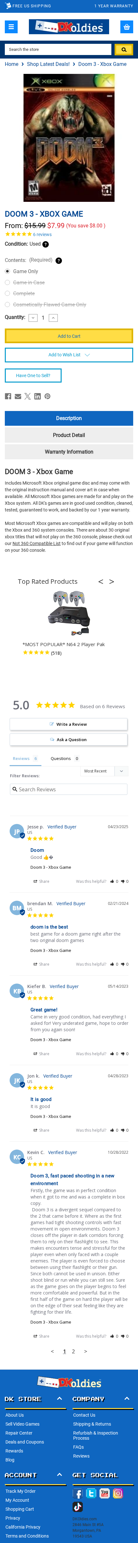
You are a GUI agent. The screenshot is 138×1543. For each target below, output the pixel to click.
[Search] (124, 49)
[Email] (18, 396)
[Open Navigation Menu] (11, 26)
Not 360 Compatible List (37, 543)
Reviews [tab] (21, 758)
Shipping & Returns (92, 1424)
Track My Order (20, 1491)
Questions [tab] (61, 758)
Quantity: (15, 317)
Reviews (81, 1456)
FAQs (78, 1447)
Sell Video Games (22, 1424)
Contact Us (84, 1415)
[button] (103, 581)
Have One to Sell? (33, 375)
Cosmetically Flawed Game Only (49, 305)
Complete (24, 293)
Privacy (12, 1518)
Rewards (14, 1450)
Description (69, 418)
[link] (69, 234)
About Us (14, 1415)
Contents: (29, 260)
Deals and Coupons (24, 1441)
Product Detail (69, 435)
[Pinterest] (47, 396)
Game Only (25, 271)
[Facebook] (8, 396)
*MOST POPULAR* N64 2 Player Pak (63, 644)
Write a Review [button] (71, 724)
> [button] (85, 1351)
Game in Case (29, 283)
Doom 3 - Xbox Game (50, 867)
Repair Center (18, 1433)
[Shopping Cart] (126, 26)
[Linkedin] (37, 396)
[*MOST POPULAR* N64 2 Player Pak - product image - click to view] (69, 613)
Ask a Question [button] (72, 739)
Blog (9, 1459)
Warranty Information (69, 452)
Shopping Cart (19, 1509)
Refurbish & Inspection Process (95, 1435)
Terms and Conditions (27, 1536)
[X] (27, 396)
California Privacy (22, 1527)
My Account (17, 1500)
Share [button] (43, 881)
